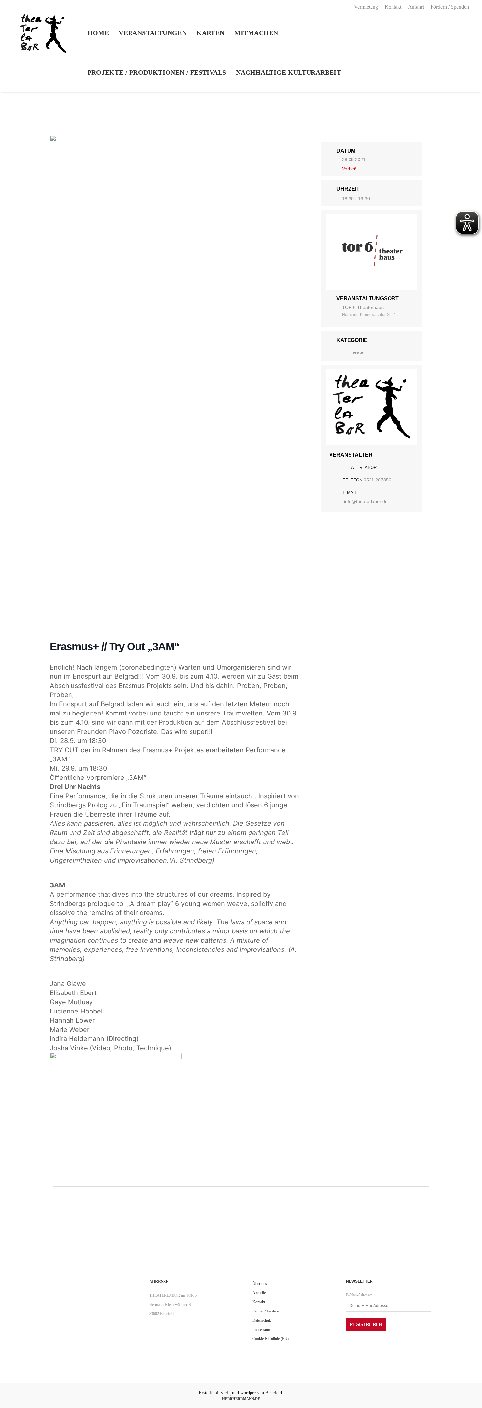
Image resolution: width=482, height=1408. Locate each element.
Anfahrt (416, 7)
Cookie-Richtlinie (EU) (270, 1338)
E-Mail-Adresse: (359, 1295)
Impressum (261, 1329)
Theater (357, 352)
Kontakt (393, 7)
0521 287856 (377, 479)
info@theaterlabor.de (366, 501)
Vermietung (366, 7)
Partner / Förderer (266, 1311)
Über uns (259, 1283)
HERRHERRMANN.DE (241, 1399)
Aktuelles (259, 1293)
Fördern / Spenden (450, 7)
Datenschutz (261, 1320)
